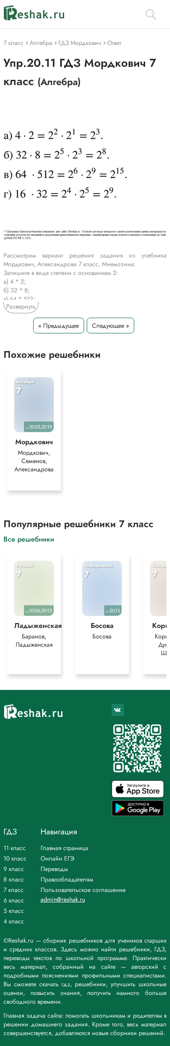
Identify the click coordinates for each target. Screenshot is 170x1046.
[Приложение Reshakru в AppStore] (138, 795)
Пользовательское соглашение (83, 889)
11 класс (14, 848)
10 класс (15, 858)
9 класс (13, 868)
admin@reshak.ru (63, 899)
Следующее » (110, 325)
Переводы (54, 868)
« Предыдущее (58, 325)
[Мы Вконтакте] (118, 710)
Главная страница (64, 848)
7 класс (13, 889)
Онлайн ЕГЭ (58, 858)
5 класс (13, 910)
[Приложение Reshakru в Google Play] (138, 814)
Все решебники (28, 538)
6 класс (13, 900)
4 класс (13, 921)
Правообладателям (67, 879)
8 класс (13, 879)
